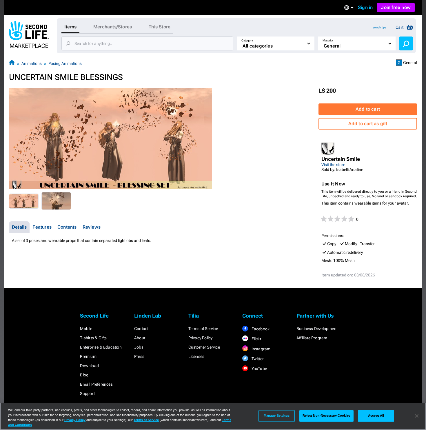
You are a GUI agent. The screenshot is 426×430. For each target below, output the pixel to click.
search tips (379, 27)
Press (139, 356)
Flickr (255, 338)
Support (87, 393)
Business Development (317, 328)
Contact (141, 328)
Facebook (260, 329)
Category (247, 40)
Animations (31, 63)
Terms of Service (203, 328)
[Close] (416, 415)
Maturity (328, 40)
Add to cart (368, 109)
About (139, 338)
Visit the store (333, 164)
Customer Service (204, 347)
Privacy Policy (200, 338)
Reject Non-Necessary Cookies (326, 416)
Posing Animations (65, 63)
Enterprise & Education (100, 347)
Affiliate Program (311, 338)
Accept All (376, 416)
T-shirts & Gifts (93, 338)
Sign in (365, 7)
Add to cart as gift (367, 123)
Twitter (257, 358)
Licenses (196, 356)
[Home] (12, 63)
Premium (88, 356)
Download (89, 365)
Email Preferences (96, 384)
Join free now (396, 7)
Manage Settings (277, 416)
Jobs (138, 347)
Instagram (260, 349)
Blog (84, 375)
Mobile (86, 328)
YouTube (258, 368)
